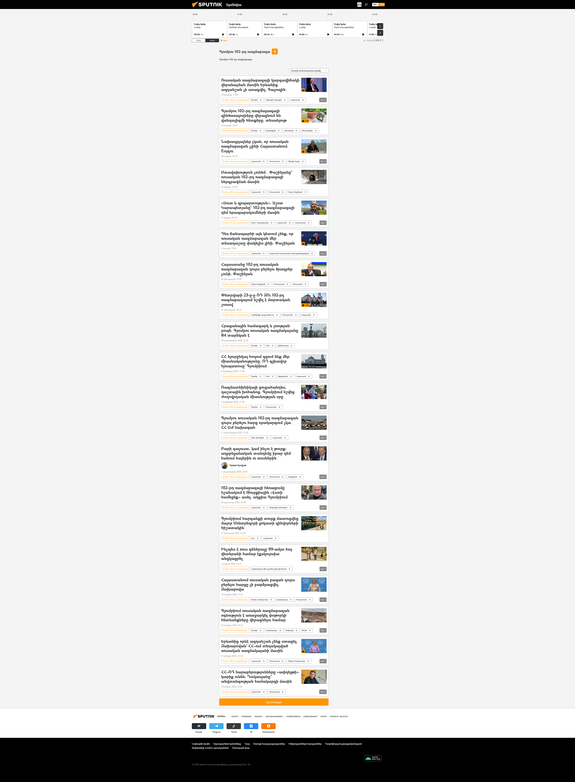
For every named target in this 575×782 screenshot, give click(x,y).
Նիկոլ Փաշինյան (295, 192)
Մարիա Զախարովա (259, 599)
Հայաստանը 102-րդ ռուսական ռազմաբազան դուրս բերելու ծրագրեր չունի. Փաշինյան (257, 269)
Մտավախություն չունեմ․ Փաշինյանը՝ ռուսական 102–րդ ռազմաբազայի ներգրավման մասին (257, 177)
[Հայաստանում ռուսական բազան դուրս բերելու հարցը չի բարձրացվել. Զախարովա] (314, 585)
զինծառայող (283, 345)
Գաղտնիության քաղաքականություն (343, 743)
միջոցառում (283, 376)
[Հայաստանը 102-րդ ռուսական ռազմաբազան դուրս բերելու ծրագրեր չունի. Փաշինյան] (314, 269)
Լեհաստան (297, 284)
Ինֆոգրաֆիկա (293, 716)
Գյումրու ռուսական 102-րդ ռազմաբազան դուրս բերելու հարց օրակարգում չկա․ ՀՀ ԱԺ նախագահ (259, 423)
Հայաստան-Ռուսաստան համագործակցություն (289, 253)
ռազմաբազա (282, 599)
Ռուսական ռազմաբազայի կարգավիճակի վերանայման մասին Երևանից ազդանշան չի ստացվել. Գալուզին (260, 85)
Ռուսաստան (274, 161)
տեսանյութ (288, 130)
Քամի (304, 630)
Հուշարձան (268, 538)
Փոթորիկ (289, 630)
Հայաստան (295, 100)
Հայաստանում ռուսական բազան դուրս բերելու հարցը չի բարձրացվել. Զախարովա (258, 585)
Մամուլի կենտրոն (339, 716)
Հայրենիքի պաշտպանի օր (262, 315)
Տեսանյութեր (307, 130)
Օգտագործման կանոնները (227, 743)
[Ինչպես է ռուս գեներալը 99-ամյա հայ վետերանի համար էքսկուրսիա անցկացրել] (314, 554)
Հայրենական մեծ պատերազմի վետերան (268, 569)
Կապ (247, 743)
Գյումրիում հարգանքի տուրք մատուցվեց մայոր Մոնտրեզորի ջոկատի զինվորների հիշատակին (259, 523)
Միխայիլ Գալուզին (274, 100)
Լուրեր (197, 27)
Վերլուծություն (274, 716)
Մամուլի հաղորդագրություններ (269, 743)
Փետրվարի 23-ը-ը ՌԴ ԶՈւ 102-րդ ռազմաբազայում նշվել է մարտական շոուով (255, 300)
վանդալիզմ (271, 130)
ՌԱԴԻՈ (323, 716)
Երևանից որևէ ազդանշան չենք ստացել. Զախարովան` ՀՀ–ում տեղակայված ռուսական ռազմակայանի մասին (259, 646)
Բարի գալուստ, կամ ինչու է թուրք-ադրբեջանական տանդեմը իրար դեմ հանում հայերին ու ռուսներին (256, 453)
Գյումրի (254, 100)
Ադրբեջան (292, 476)
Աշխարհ (259, 716)
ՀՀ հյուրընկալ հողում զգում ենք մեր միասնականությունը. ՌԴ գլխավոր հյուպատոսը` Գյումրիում (255, 361)
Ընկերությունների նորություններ (305, 743)
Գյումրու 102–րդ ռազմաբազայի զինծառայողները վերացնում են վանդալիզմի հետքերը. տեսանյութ (254, 115)
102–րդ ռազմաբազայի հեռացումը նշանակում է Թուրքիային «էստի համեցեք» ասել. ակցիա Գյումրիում (254, 492)
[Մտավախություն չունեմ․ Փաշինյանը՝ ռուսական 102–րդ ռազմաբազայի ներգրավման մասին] (314, 177)
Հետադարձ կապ (240, 747)
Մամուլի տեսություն (238, 27)
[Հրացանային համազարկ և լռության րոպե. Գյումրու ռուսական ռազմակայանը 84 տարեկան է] (314, 330)
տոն (268, 345)
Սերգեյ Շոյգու (294, 161)
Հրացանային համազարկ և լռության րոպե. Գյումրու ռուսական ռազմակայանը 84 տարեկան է (259, 330)
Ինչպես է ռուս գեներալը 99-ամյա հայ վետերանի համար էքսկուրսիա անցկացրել (256, 554)
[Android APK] (373, 758)
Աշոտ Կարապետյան (260, 222)
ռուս (253, 538)
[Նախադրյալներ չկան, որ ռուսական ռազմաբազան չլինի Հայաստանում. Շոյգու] (314, 146)
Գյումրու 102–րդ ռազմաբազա (244, 51)
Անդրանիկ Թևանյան (278, 507)
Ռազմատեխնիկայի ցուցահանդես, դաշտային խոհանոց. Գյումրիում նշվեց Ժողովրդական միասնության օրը (258, 392)
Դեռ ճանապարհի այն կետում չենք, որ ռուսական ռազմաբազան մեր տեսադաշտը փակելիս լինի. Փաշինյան (258, 238)
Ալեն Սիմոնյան (257, 437)
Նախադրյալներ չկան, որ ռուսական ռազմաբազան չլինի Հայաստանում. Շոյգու (255, 146)
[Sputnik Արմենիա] (208, 8)
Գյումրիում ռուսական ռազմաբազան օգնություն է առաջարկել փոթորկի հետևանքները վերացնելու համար (255, 615)
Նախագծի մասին (201, 743)
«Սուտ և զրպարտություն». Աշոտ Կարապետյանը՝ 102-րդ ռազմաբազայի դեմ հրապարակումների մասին (258, 208)
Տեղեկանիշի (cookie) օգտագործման (210, 747)
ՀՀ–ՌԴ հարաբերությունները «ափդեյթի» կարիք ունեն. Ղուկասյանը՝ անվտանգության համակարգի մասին (260, 677)
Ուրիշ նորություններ (274, 27)
